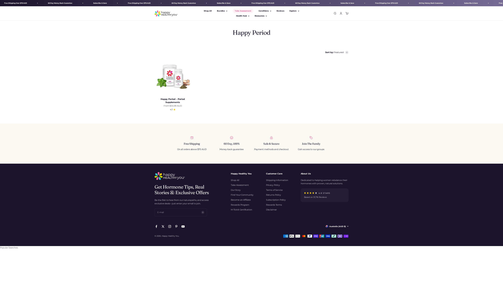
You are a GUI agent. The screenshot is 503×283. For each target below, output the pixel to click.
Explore (293, 11)
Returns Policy (273, 195)
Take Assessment (243, 11)
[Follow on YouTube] (183, 226)
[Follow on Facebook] (156, 226)
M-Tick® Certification (241, 209)
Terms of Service (274, 190)
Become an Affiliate (241, 200)
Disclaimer (271, 209)
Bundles (221, 11)
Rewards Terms (274, 205)
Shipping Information (277, 180)
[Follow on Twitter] (163, 226)
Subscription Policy (276, 200)
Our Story (236, 190)
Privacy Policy (273, 185)
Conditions (264, 11)
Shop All (208, 11)
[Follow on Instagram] (169, 226)
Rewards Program (240, 205)
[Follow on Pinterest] (176, 226)
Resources (259, 16)
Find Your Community (242, 195)
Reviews (280, 11)
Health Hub (241, 16)
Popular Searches (9, 247)
